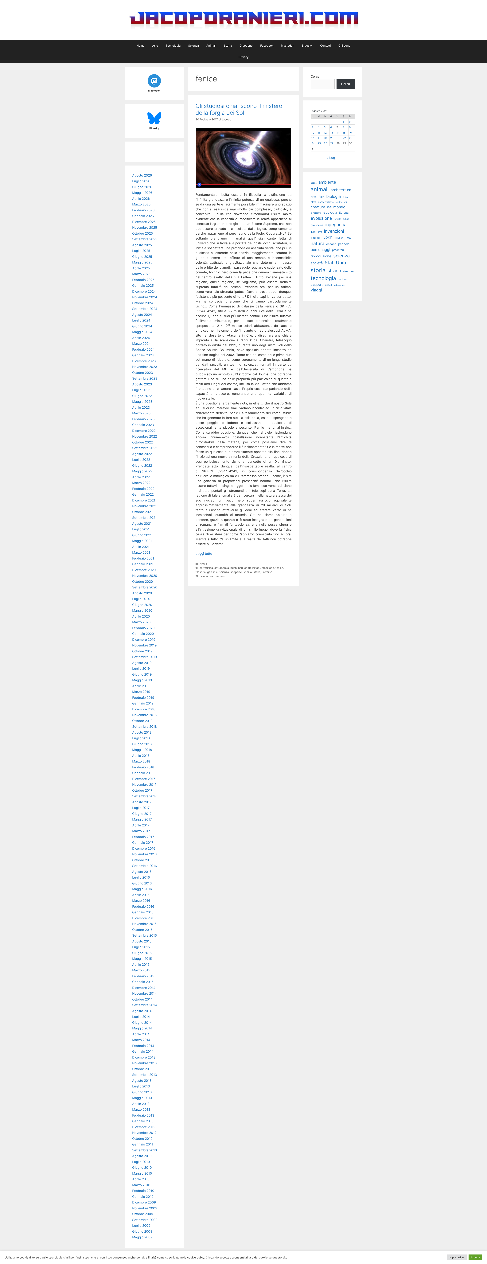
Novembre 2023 (144, 367)
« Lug (331, 158)
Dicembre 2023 (144, 361)
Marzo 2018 (141, 761)
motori (349, 237)
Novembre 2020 (144, 576)
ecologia (330, 212)
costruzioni (341, 202)
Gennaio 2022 (143, 494)
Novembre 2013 (144, 1063)
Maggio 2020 (142, 610)
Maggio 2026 (142, 193)
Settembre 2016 (144, 866)
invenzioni (334, 231)
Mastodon (287, 45)
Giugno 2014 (142, 1022)
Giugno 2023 (142, 396)
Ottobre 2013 (142, 1069)
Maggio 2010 (142, 1173)
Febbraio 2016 (143, 906)
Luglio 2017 (141, 808)
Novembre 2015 (144, 924)
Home (141, 45)
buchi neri (236, 567)
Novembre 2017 (144, 784)
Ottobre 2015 (142, 930)
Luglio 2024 (141, 320)
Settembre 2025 (144, 239)
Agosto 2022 (142, 454)
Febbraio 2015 (143, 976)
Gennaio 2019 (143, 703)
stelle (256, 572)
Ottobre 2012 (142, 1139)
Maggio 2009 (142, 1237)
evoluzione (321, 218)
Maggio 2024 (142, 332)
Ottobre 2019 (142, 651)
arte (314, 197)
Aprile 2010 (141, 1179)
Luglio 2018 (141, 738)
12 (325, 132)
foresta (337, 219)
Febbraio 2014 (143, 1046)
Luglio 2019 (141, 668)
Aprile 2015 (140, 964)
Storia (228, 45)
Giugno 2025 (142, 257)
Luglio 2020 (141, 599)
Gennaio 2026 (143, 216)
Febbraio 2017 (143, 837)
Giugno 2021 (142, 535)
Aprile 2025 (141, 268)
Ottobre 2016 (142, 860)
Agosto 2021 (141, 523)
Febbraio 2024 (143, 349)
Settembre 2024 (144, 309)
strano (334, 270)
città (313, 202)
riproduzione (321, 256)
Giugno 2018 (142, 744)
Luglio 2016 (141, 877)
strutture (348, 271)
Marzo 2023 (141, 413)
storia (318, 270)
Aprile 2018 (140, 756)
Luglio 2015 (141, 947)
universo (267, 572)
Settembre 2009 (145, 1220)
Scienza (193, 45)
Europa (344, 212)
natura (317, 243)
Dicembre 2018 (143, 709)
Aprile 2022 (141, 477)
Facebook (266, 45)
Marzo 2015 (141, 970)
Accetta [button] (475, 1257)
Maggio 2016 (142, 889)
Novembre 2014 (144, 993)
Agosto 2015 (141, 941)
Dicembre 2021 (143, 500)
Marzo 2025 (141, 274)
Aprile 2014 (141, 1034)
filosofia (201, 572)
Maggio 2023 (142, 402)
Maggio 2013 (142, 1098)
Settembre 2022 (144, 448)
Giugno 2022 (142, 465)
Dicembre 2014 (143, 988)
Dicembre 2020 (144, 570)
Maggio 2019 (142, 680)
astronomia (221, 567)
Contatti (325, 45)
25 (319, 143)
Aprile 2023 (141, 407)
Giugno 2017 (142, 814)
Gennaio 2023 (143, 425)
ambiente (327, 182)
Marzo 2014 (141, 1040)
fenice (279, 567)
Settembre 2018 (144, 726)
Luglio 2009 (141, 1225)
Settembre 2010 (144, 1150)
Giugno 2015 (142, 953)
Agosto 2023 (142, 384)
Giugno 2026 (142, 187)
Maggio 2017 (142, 819)
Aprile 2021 (140, 547)
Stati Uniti (335, 262)
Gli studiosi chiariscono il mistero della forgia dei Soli (239, 109)
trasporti (317, 285)
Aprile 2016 (141, 895)
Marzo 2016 (141, 901)
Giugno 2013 (142, 1092)
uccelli (328, 285)
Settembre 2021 (144, 518)
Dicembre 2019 (143, 640)
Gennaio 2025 (143, 285)
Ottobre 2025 (142, 233)
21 (338, 137)
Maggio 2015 (142, 959)
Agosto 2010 (142, 1156)
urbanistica (339, 285)
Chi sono (344, 45)
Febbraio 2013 (143, 1115)
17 (312, 137)
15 (344, 132)
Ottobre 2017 (142, 790)
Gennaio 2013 (143, 1121)
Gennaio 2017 (142, 843)
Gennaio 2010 (143, 1197)
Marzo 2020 (141, 622)
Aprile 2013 (141, 1104)
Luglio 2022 (141, 460)
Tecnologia (173, 45)
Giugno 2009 (142, 1231)
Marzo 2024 (141, 343)
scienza (224, 572)
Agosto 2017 (141, 802)
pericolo (343, 244)
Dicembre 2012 (143, 1127)
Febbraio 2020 (143, 628)
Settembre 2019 (144, 657)
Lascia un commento (213, 576)
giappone (317, 225)
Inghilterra (316, 231)
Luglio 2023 (141, 390)
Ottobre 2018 (142, 721)
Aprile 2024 (141, 338)
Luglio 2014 (141, 1017)
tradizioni (343, 279)
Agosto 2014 (142, 1011)
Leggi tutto (204, 554)
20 (331, 137)
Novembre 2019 (144, 645)
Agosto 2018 (141, 732)
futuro (346, 219)
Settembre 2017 (144, 796)
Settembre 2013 (144, 1075)
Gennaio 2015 (142, 982)
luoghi (327, 237)
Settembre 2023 (144, 378)
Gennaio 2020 (143, 634)
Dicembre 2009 (144, 1202)
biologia (333, 196)
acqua (314, 183)
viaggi (316, 290)
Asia (321, 197)
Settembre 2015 (144, 935)
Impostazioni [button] (457, 1257)
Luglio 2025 (141, 251)
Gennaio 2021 (142, 564)
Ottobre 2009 (142, 1214)
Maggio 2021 (142, 541)
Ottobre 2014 (142, 999)
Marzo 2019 (141, 692)
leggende (316, 237)
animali (320, 189)
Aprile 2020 (141, 616)
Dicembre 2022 (144, 431)
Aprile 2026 (141, 199)
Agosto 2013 (142, 1081)
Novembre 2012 (144, 1133)
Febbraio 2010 (143, 1191)
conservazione (326, 202)
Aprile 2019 (141, 686)
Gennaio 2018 (142, 773)
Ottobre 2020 (142, 581)
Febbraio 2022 (143, 489)
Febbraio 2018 (143, 767)
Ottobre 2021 (142, 512)
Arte (155, 45)
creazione (268, 567)
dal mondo (336, 207)
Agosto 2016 (142, 872)
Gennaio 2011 (142, 1144)
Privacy (243, 57)
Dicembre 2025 (144, 222)
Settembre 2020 (144, 587)
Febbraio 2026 (143, 210)
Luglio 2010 (141, 1162)
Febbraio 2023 (143, 419)
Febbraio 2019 (143, 698)
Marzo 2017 (141, 831)
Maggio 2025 (142, 262)
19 (325, 137)
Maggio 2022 (142, 471)
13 (331, 132)
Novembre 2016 (144, 854)
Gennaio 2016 (143, 912)
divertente (316, 212)
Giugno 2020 (142, 605)
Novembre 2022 (144, 436)
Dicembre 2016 (143, 848)
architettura (341, 190)
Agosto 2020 (142, 593)
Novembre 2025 (144, 227)
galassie (212, 572)
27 (331, 143)
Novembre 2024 (144, 297)
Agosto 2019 (142, 663)
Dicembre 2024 (144, 291)
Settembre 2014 (144, 1005)
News (203, 563)
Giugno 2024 (142, 326)
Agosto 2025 (142, 245)
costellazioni (252, 567)
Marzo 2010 (141, 1185)
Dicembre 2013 (143, 1057)
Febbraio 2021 (143, 558)
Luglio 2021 (141, 529)
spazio (247, 572)
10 (312, 132)
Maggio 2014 (142, 1028)
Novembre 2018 (144, 715)
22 (344, 137)
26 (325, 143)
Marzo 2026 (141, 204)
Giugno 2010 (142, 1167)
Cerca (315, 76)
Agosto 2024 (142, 315)
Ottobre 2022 (142, 442)
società (317, 263)
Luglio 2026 (141, 181)
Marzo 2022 (141, 483)
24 (313, 143)
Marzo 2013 (141, 1109)
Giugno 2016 (142, 883)
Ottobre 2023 (142, 373)
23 (350, 137)
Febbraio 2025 (143, 280)
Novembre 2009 (144, 1208)
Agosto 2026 (142, 175)
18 (319, 137)
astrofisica (206, 567)
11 (319, 132)
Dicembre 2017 (143, 779)
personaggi (320, 249)
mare (339, 237)
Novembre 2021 (144, 506)
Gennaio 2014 (143, 1051)
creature (318, 207)
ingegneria (336, 224)
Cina (345, 197)
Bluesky (307, 45)
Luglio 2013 (141, 1086)
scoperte (236, 572)
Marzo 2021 (141, 552)
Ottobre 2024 (142, 303)
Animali (211, 45)
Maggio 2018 (142, 750)
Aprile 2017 (140, 825)
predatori (338, 250)
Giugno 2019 (142, 674)
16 (350, 132)
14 (338, 132)
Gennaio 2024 (143, 355)
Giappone (246, 45)
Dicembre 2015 (143, 918)
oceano (331, 244)
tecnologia (323, 278)
